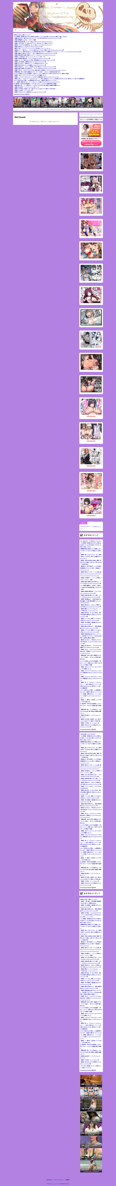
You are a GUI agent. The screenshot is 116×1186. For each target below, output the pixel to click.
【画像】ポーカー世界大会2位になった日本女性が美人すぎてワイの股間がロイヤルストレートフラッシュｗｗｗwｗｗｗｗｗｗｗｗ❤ (47, 51)
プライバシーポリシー (59, 1179)
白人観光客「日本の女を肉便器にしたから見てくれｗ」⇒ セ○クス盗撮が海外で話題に (35, 83)
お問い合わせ (49, 1179)
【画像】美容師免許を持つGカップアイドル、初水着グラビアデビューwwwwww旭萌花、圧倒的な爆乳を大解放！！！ (90, 635)
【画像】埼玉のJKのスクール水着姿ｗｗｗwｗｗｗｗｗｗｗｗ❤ (30, 65)
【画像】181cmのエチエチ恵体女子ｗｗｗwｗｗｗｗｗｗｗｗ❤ (30, 92)
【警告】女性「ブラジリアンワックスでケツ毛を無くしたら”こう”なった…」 (33, 48)
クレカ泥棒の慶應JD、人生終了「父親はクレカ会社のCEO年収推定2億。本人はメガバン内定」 (91, 587)
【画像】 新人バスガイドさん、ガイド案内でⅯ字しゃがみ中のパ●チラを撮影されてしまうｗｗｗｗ (91, 556)
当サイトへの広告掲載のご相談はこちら (91, 119)
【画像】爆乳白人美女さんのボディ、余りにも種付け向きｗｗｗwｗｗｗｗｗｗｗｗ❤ (35, 53)
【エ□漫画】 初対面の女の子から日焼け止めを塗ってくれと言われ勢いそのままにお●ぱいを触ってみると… (41, 36)
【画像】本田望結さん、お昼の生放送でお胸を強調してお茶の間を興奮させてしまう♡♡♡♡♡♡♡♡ (90, 601)
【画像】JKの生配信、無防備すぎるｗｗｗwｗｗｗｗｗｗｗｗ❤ (30, 61)
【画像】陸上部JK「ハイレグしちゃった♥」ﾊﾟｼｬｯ (26, 87)
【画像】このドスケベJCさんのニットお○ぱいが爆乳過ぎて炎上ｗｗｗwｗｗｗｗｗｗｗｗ (36, 77)
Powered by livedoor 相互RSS (22, 94)
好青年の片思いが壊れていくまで (22, 35)
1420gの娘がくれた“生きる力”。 (88, 734)
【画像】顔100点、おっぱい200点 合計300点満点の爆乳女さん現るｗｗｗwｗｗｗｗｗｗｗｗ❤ (90, 614)
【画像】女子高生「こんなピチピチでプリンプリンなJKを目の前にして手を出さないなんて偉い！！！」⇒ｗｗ (90, 914)
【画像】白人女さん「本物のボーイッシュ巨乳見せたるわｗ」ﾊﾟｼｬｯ (31, 63)
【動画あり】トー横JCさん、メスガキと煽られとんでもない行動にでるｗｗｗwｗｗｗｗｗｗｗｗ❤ (39, 50)
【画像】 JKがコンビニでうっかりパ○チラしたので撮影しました (30, 75)
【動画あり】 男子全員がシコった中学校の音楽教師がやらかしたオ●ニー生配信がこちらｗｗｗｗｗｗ (90, 568)
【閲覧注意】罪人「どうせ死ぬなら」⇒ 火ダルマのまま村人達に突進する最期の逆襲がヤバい (37, 85)
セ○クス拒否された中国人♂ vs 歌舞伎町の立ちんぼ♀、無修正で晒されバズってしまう (35, 80)
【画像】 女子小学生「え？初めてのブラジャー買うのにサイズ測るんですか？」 (34, 43)
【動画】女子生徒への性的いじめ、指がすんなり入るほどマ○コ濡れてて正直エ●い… (35, 88)
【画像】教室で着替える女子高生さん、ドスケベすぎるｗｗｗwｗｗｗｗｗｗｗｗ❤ (35, 68)
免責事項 (68, 1179)
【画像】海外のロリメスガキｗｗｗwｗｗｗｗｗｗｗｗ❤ (28, 46)
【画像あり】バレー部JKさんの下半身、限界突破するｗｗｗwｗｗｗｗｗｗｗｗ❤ (34, 60)
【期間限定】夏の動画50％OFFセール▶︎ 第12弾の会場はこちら (91, 143)
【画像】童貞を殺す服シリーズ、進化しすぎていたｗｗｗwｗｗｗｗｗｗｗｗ (33, 41)
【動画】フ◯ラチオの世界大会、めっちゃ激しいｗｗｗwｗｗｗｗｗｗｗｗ (33, 45)
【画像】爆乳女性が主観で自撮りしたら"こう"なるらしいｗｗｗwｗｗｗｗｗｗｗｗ (35, 55)
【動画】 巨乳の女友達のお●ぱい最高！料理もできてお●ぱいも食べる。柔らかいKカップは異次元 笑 (91, 562)
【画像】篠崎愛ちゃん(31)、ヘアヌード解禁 (25, 40)
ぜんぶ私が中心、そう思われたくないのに (90, 541)
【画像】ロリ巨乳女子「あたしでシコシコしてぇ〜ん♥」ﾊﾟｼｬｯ (29, 56)
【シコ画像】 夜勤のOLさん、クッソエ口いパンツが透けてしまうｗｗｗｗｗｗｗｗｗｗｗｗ (37, 82)
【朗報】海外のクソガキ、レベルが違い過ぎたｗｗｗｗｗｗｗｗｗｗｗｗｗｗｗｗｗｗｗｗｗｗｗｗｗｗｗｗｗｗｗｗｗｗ (90, 573)
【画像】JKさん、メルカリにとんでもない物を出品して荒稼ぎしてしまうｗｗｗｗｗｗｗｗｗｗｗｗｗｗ (40, 70)
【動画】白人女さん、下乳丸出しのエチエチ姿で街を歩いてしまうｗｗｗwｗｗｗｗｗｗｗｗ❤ (91, 641)
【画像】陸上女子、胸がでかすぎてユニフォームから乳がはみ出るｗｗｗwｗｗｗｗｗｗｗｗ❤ (37, 38)
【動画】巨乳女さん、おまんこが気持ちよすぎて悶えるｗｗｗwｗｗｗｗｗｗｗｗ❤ (35, 66)
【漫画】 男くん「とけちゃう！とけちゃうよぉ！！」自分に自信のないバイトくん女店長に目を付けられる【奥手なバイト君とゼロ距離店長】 (49, 78)
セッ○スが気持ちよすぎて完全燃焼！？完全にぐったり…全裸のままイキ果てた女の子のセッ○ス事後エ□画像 (41, 73)
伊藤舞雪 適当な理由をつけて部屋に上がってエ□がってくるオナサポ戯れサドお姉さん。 (90, 550)
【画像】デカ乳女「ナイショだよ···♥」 (24, 90)
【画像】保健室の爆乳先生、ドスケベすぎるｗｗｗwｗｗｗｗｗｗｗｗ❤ (32, 58)
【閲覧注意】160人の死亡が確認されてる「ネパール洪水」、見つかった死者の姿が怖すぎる (37, 72)
